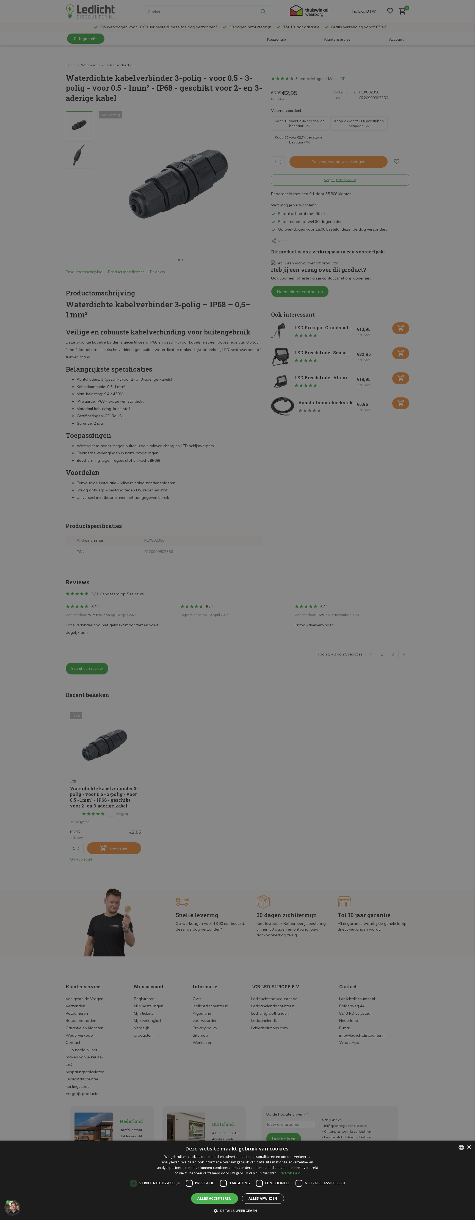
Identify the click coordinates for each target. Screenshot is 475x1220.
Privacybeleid (289, 1173)
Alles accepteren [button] (214, 1198)
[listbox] (461, 1147)
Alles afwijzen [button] (262, 1198)
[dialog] (237, 1180)
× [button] (469, 1147)
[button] (237, 1210)
